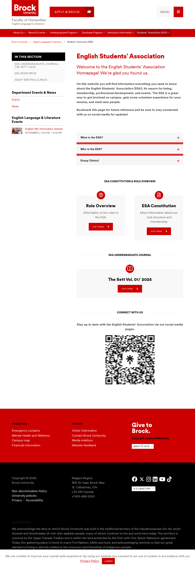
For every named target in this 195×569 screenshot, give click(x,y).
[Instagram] (148, 479)
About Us (18, 32)
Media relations (82, 440)
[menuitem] (72, 12)
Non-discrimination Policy (29, 491)
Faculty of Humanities (29, 20)
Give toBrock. (142, 427)
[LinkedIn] (155, 479)
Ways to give (141, 446)
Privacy (17, 500)
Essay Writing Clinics (31, 79)
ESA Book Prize (25, 73)
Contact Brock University (89, 435)
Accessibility (34, 500)
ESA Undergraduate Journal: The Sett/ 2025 (37, 65)
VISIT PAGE (156, 231)
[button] (130, 137)
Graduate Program (92, 32)
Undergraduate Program (63, 32)
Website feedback (84, 445)
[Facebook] (134, 479)
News (15, 106)
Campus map (21, 440)
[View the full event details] (17, 131)
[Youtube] (162, 479)
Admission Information (119, 32)
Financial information (26, 445)
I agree (108, 561)
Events (16, 99)
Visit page (98, 227)
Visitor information (84, 430)
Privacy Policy (89, 561)
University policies (24, 495)
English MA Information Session (44, 129)
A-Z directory (142, 488)
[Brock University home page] (25, 8)
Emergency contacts (26, 430)
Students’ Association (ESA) (152, 32)
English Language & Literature (28, 23)
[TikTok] (169, 479)
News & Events (36, 32)
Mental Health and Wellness (31, 435)
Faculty (17, 40)
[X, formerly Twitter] (142, 479)
